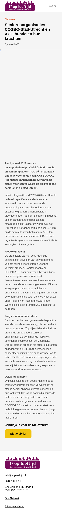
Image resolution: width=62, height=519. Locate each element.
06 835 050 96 (13, 481)
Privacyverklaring (14, 506)
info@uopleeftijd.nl (15, 475)
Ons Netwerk (12, 498)
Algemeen (10, 19)
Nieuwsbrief (18, 433)
